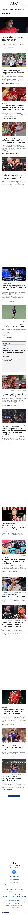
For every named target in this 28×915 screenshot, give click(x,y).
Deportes (6, 13)
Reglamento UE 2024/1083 (14, 894)
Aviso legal (15, 892)
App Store (8, 885)
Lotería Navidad (20, 902)
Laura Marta (4, 337)
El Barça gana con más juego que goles (14, 748)
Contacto (20, 889)
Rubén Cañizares (5, 301)
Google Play (21, 885)
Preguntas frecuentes (14, 907)
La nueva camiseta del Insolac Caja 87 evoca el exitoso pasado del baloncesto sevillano (13, 711)
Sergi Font (4, 443)
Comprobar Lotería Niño (11, 900)
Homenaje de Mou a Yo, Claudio (13, 596)
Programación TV (13, 903)
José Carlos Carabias (6, 405)
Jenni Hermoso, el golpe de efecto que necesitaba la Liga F (14, 528)
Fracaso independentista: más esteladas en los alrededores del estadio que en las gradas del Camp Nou (14, 431)
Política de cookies (19, 891)
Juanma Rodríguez (6, 594)
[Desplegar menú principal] (2, 6)
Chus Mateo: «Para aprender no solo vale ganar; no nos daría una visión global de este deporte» (14, 107)
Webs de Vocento (22, 912)
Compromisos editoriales (21, 896)
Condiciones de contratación (8, 896)
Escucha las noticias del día (16, 905)
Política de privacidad (9, 891)
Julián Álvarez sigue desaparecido (12, 38)
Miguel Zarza (4, 49)
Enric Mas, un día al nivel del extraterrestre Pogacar (12, 395)
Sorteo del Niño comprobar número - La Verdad (12, 909)
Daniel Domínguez (6, 83)
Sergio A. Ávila (5, 724)
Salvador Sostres (5, 756)
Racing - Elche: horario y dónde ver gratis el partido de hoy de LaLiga (13, 72)
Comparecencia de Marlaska (17, 9)
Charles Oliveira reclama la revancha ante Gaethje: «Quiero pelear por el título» (13, 177)
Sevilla (16, 6)
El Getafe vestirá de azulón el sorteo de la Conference (12, 779)
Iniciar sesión (25, 6)
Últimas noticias (21, 903)
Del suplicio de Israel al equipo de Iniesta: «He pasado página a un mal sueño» (13, 561)
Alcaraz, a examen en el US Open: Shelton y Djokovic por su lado (14, 326)
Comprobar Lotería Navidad (10, 902)
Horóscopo (5, 903)
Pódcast (24, 909)
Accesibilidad (22, 892)
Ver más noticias (14, 796)
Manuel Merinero (6, 523)
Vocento (7, 889)
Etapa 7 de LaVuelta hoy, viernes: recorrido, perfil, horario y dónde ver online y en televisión (14, 140)
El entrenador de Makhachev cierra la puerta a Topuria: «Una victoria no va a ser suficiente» (14, 624)
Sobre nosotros (13, 889)
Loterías (7, 905)
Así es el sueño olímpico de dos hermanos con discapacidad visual (14, 352)
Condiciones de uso (7, 892)
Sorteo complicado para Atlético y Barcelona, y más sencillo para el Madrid (14, 287)
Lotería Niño (19, 900)
